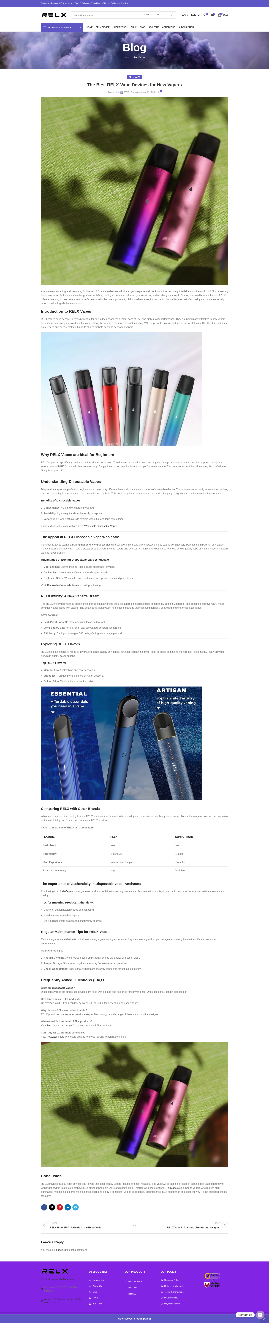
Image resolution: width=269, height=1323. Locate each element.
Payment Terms (172, 1303)
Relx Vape (139, 57)
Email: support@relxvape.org (59, 1279)
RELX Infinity (51, 596)
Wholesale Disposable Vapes (100, 526)
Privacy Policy (171, 1297)
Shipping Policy (171, 1280)
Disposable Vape (108, 884)
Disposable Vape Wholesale (63, 585)
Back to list (134, 1225)
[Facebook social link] (44, 1207)
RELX (55, 455)
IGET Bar (97, 1303)
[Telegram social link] (75, 1207)
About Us (97, 1286)
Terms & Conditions (174, 1292)
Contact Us (98, 1280)
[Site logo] (54, 14)
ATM (126, 92)
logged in (60, 1250)
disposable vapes (62, 988)
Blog (95, 1292)
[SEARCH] (172, 15)
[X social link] (52, 1207)
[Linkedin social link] (68, 1207)
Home (127, 57)
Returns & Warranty (174, 1286)
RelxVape (65, 891)
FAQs (95, 1297)
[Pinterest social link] (60, 1207)
